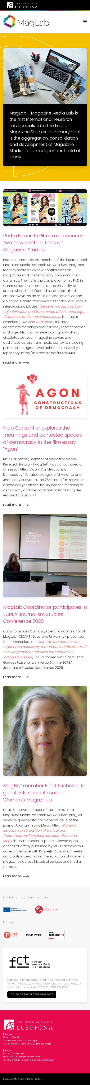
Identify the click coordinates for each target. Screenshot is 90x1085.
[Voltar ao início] (26, 21)
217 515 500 (13, 1043)
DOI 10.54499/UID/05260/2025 (31, 994)
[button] (85, 21)
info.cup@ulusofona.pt (42, 1060)
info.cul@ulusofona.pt (39, 1043)
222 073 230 (14, 1060)
